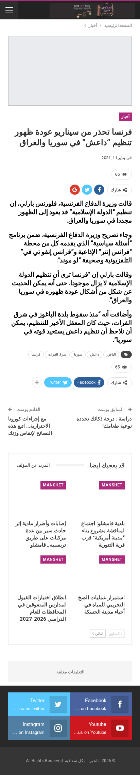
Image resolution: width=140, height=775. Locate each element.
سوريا (78, 354)
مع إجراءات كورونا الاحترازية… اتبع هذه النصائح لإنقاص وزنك (30, 426)
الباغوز (111, 354)
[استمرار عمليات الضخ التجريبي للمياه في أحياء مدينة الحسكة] (99, 573)
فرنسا (36, 354)
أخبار (125, 116)
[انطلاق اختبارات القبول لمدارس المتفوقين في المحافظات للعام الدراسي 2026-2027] (40, 573)
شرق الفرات (57, 354)
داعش (94, 354)
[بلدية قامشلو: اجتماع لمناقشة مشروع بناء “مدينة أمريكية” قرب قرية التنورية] (99, 498)
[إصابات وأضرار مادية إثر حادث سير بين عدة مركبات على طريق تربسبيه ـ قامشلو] (40, 498)
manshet (112, 485)
